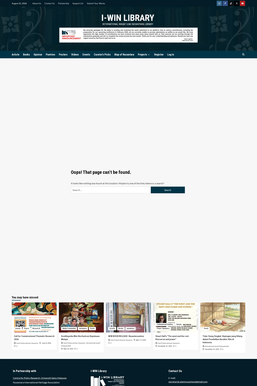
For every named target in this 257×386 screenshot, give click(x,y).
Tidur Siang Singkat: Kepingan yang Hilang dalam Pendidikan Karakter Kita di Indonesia (222, 339)
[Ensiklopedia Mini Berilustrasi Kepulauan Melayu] (81, 317)
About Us (36, 3)
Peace (26, 328)
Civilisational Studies (165, 324)
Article (15, 54)
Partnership (63, 3)
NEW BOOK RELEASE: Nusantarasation (126, 336)
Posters (63, 54)
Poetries (50, 54)
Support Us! (78, 3)
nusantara (83, 328)
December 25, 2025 (165, 346)
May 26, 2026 (68, 349)
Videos (75, 54)
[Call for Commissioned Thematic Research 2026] (34, 317)
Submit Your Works (96, 3)
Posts (92, 328)
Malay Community (69, 328)
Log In (170, 54)
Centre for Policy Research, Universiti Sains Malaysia (39, 377)
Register (159, 54)
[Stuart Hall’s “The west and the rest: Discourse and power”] (175, 317)
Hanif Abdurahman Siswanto (27, 343)
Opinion (38, 54)
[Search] (243, 54)
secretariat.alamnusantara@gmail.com (188, 381)
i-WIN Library (127, 17)
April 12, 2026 (141, 340)
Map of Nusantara (124, 54)
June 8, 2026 (46, 343)
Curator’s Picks (102, 54)
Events (86, 54)
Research (36, 328)
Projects (142, 54)
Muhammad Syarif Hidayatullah (217, 346)
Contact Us (49, 3)
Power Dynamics (163, 328)
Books (26, 54)
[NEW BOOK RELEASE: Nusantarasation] (128, 317)
